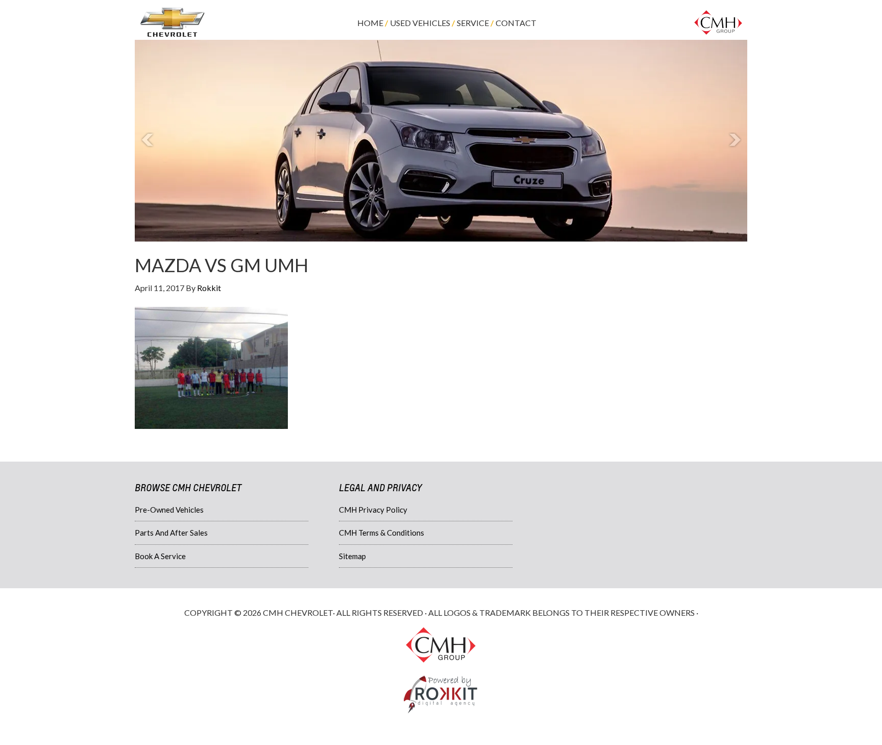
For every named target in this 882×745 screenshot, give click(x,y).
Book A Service (160, 556)
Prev (148, 140)
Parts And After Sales (171, 532)
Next (734, 140)
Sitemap (352, 556)
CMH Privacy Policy (373, 509)
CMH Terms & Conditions (381, 532)
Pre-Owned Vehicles (169, 509)
